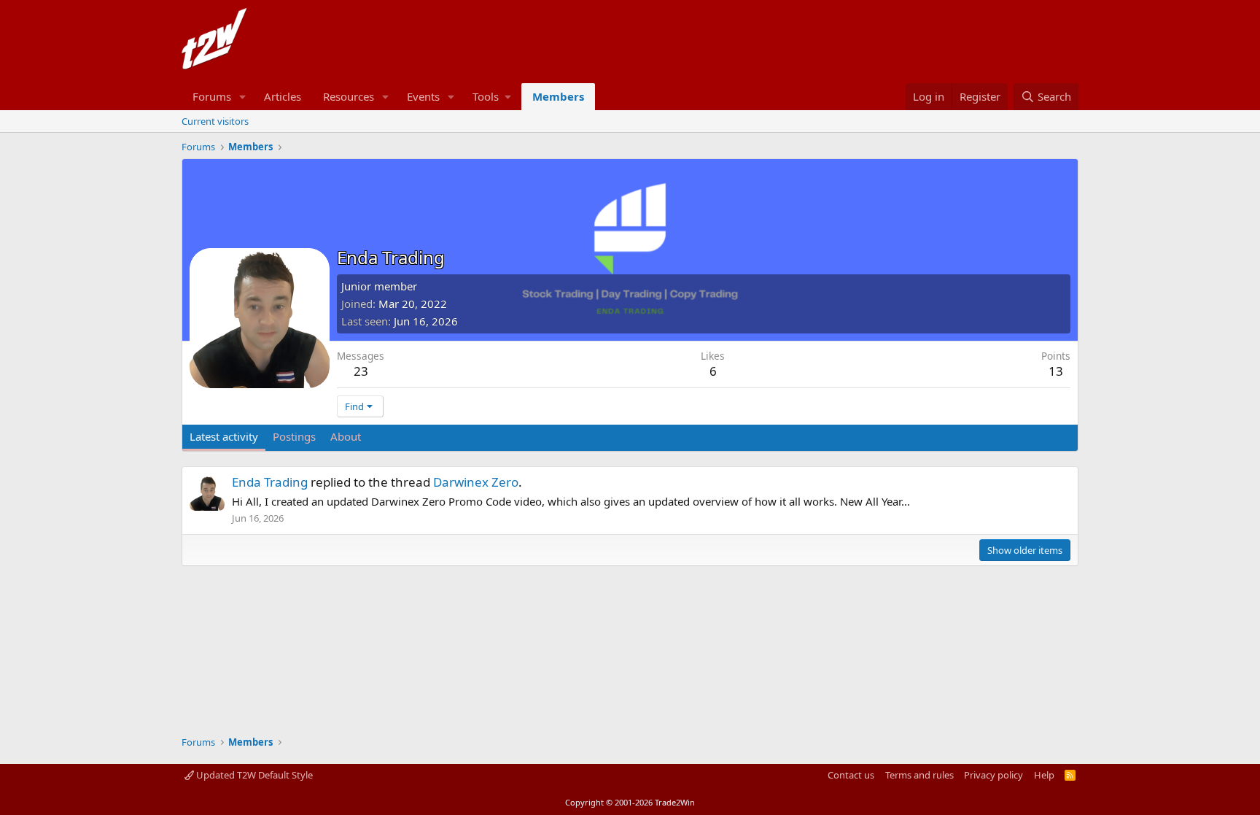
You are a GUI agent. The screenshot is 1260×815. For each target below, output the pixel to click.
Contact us (851, 774)
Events (423, 96)
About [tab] (345, 436)
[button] (243, 96)
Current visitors (215, 121)
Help (1044, 774)
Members (558, 96)
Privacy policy (993, 774)
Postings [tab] (294, 436)
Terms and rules (919, 774)
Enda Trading (270, 482)
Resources (348, 96)
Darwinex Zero (475, 482)
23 (361, 371)
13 (1056, 371)
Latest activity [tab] (224, 436)
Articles (282, 96)
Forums (211, 96)
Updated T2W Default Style (253, 774)
